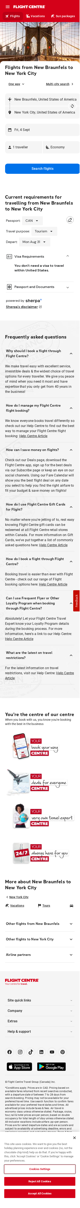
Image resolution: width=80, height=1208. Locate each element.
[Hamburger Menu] (8, 7)
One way (14, 84)
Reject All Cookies (39, 1181)
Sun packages (65, 16)
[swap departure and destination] (72, 106)
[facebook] (9, 1052)
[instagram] (20, 1052)
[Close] (74, 1137)
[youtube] (52, 1052)
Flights (15, 16)
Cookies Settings (39, 1169)
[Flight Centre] (29, 6)
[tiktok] (30, 1052)
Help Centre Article (33, 436)
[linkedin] (41, 1052)
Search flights (42, 169)
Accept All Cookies (40, 1193)
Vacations (38, 16)
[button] (23, 147)
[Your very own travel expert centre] (39, 817)
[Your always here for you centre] (39, 853)
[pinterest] (62, 1052)
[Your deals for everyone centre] (39, 782)
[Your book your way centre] (39, 747)
